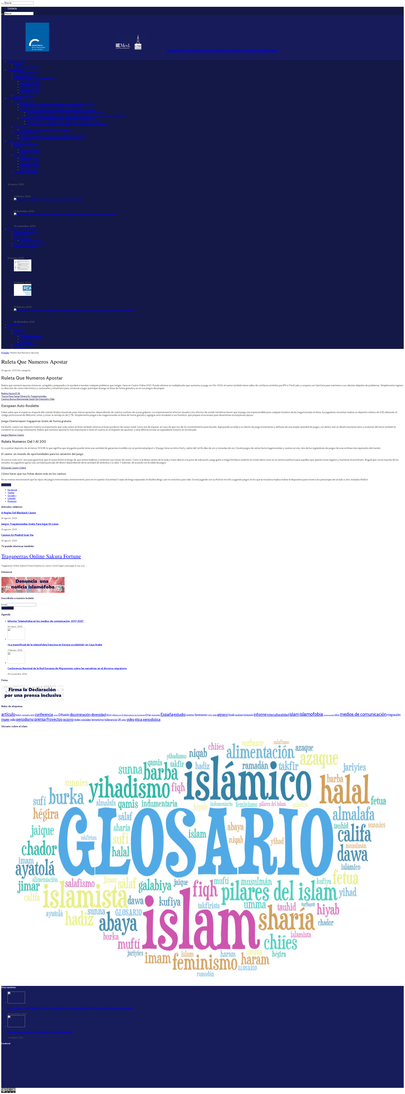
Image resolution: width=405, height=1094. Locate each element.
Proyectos (54, 719)
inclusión (248, 714)
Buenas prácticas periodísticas (30, 243)
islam (294, 714)
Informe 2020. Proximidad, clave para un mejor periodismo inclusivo (57, 104)
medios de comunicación (363, 714)
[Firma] (33, 700)
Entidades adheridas (25, 344)
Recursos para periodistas (21, 229)
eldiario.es (116, 715)
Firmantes (25, 341)
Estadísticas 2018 (29, 166)
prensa (40, 719)
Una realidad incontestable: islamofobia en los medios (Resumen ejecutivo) (67, 124)
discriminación (80, 714)
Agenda (18, 330)
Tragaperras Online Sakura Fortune (41, 556)
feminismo (201, 714)
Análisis (18, 146)
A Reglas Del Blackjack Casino (18, 512)
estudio (180, 714)
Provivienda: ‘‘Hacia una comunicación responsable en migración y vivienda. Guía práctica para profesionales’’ (73, 316)
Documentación (22, 237)
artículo (8, 714)
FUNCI (209, 715)
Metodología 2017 (30, 92)
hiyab (231, 714)
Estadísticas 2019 (29, 163)
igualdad (239, 715)
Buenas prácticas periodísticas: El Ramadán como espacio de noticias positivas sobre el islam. (64, 220)
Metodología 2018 (30, 89)
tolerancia (110, 719)
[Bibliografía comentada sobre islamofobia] (22, 270)
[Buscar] (2, 3)
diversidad (98, 714)
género (222, 714)
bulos (18, 715)
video (130, 719)
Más (10, 327)
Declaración (20, 333)
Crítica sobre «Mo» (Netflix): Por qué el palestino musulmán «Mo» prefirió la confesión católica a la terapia (70, 1008)
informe (260, 714)
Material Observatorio (19, 141)
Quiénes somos (16, 61)
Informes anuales (23, 101)
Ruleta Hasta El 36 (10, 393)
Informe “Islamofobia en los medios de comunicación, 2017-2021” (43, 178)
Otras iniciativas (16, 324)
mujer (5, 719)
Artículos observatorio (25, 144)
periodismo (25, 719)
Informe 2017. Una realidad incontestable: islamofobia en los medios (57, 118)
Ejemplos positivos (30, 149)
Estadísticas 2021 (29, 158)
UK (119, 719)
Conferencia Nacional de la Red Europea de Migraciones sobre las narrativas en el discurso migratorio (67, 668)
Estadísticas (20, 155)
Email (4, 604)
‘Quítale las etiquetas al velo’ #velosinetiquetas (46, 129)
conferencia (44, 714)
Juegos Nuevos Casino (12, 435)
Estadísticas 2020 (29, 161)
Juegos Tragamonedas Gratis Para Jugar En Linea (29, 523)
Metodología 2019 (30, 87)
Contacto (12, 8)
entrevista (156, 715)
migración (394, 714)
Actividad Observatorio (26, 172)
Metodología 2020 (30, 84)
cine (32, 715)
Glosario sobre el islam (26, 231)
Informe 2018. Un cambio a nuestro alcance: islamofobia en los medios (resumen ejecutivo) (76, 115)
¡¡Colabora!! (20, 347)
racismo (68, 719)
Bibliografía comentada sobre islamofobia (36, 276)
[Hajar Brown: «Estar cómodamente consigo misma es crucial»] (48, 199)
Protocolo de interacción (27, 72)
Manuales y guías (29, 240)
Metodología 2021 (30, 81)
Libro (336, 714)
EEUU (109, 715)
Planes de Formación (25, 132)
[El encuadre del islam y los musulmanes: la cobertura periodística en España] (22, 295)
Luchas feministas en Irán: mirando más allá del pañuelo (40, 1032)
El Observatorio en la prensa (133, 715)
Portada (5, 352)
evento (190, 714)
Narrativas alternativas (25, 246)
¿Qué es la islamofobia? (27, 67)
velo (123, 719)
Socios (17, 64)
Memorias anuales (24, 95)
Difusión (63, 714)
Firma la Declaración (31, 336)
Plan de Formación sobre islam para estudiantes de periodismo (54, 135)
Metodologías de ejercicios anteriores (34, 78)
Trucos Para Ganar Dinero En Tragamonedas (24, 396)
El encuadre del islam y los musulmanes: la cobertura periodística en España (55, 301)
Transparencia (15, 70)
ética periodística (147, 719)
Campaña (26, 715)
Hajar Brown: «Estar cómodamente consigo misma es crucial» (47, 205)
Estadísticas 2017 (29, 169)
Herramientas (21, 234)
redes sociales (82, 719)
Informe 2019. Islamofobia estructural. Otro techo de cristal (51, 107)
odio (13, 719)
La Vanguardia (329, 715)
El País (148, 715)
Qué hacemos (15, 98)
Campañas (19, 126)
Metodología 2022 (24, 75)
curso (55, 715)
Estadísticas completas (26, 190)
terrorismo (97, 719)
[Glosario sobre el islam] (202, 981)
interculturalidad (278, 714)
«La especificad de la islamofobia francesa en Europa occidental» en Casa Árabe (55, 644)
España (167, 714)
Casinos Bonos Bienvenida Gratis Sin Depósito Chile (28, 399)
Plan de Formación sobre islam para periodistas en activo (50, 138)
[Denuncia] (33, 592)
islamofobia (311, 714)
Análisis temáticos (30, 152)
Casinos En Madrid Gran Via (17, 534)
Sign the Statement (30, 339)
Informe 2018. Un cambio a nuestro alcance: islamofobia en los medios (58, 109)
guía (215, 715)
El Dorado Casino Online (13, 467)
